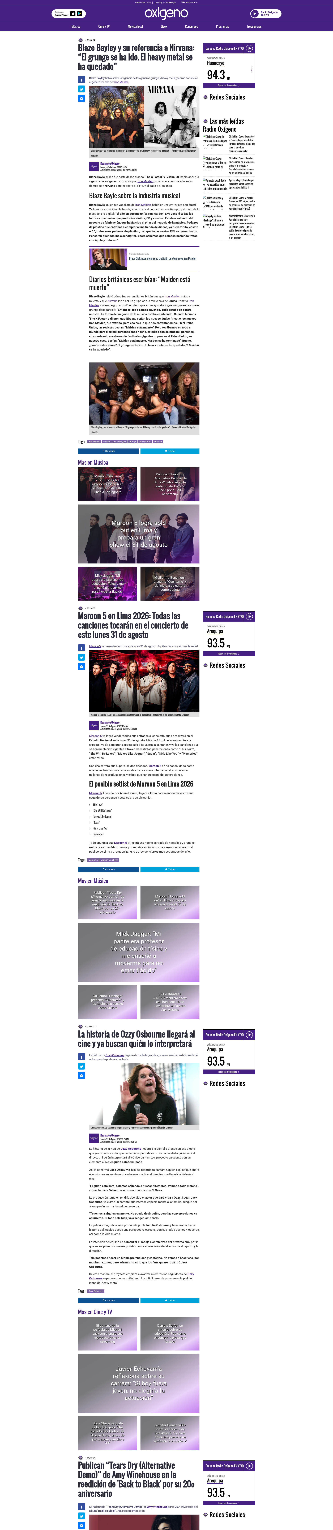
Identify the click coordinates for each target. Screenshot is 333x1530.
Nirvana (113, 301)
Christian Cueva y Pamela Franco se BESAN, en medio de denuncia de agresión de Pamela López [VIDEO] (242, 203)
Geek (164, 26)
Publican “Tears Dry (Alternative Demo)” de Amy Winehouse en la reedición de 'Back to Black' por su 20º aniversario (170, 484)
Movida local (135, 26)
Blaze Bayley (119, 441)
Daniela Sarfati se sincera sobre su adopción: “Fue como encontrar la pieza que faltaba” (170, 1333)
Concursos (191, 26)
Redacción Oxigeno (109, 163)
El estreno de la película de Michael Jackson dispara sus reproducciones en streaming (107, 1333)
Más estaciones (188, 2)
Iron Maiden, (146, 181)
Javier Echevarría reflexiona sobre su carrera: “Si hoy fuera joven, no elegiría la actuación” (139, 1383)
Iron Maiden (143, 205)
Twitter (171, 451)
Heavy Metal (145, 441)
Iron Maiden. (121, 82)
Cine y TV (104, 26)
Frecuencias (254, 26)
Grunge (132, 441)
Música (75, 26)
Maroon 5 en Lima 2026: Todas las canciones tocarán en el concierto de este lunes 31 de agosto (107, 484)
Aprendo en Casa (143, 2)
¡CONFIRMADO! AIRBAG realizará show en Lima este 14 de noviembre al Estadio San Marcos (170, 1002)
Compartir (110, 451)
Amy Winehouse (157, 1506)
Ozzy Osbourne (114, 1055)
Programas (222, 26)
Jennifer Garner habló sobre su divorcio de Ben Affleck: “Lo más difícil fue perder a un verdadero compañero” (170, 1433)
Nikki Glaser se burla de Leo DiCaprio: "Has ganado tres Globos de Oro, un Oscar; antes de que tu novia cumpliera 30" (107, 1433)
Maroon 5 (95, 646)
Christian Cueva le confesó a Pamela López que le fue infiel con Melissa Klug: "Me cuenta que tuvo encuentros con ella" (242, 144)
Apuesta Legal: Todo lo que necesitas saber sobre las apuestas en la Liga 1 (241, 183)
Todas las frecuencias (227, 85)
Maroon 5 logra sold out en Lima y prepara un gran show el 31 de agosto (139, 533)
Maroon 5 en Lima (109, 860)
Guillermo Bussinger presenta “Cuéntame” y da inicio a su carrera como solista (170, 584)
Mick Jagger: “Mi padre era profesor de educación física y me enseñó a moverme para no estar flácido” (108, 583)
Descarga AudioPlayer (165, 2)
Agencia (158, 441)
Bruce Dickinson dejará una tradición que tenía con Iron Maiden (162, 258)
